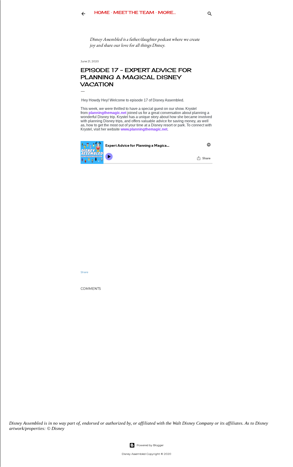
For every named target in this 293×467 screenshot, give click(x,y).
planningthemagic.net (107, 113)
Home (102, 12)
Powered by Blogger (150, 445)
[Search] (209, 12)
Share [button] (84, 272)
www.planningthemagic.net (144, 129)
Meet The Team (133, 12)
